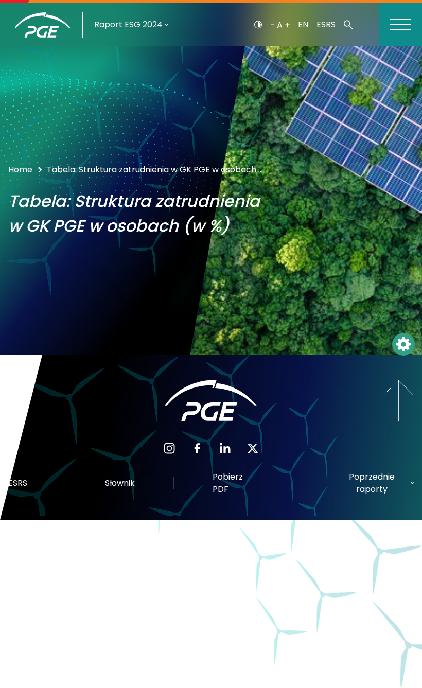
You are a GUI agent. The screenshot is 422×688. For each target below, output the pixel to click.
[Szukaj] (348, 24)
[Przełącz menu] (400, 24)
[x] (253, 447)
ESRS (326, 24)
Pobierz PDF (228, 483)
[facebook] (197, 447)
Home (20, 169)
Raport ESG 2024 (128, 24)
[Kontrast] (258, 25)
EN (303, 24)
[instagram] (169, 447)
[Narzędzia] (403, 344)
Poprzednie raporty (372, 483)
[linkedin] (225, 447)
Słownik (120, 483)
